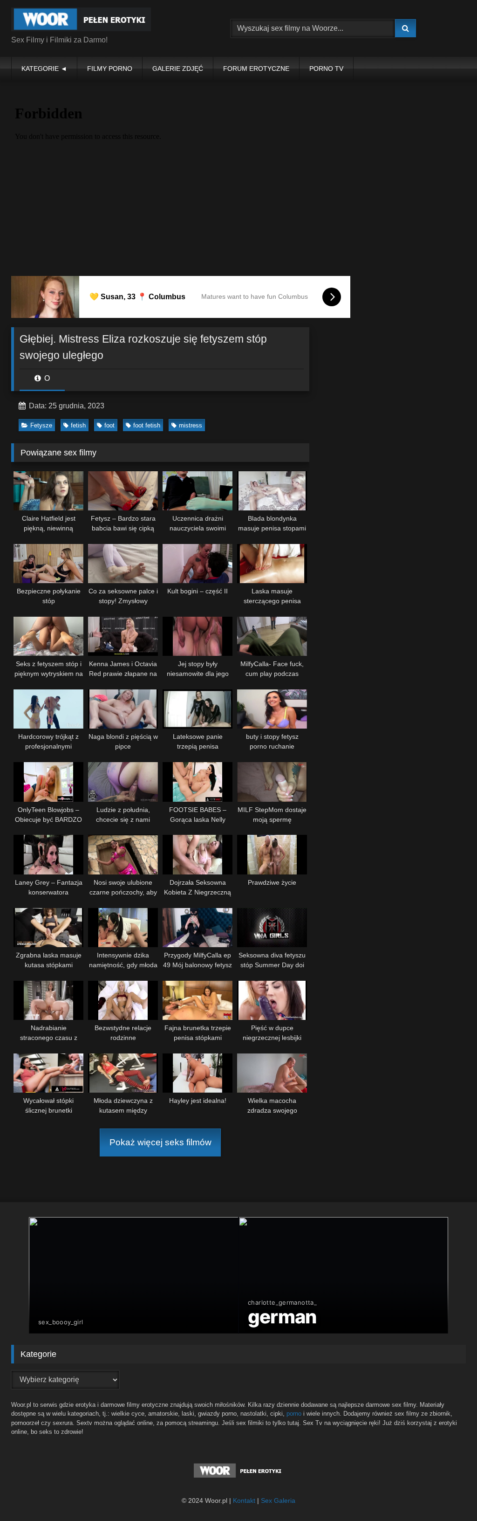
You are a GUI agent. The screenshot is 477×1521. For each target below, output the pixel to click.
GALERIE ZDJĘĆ (177, 68)
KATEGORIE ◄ (44, 68)
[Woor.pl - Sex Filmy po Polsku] (106, 20)
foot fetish (146, 425)
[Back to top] (448, 1493)
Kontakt (244, 1500)
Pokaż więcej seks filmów (160, 1142)
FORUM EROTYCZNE (256, 68)
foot (109, 425)
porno (293, 1413)
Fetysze (41, 425)
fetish (78, 425)
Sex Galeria (278, 1500)
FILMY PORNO (109, 68)
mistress (190, 425)
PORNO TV (326, 68)
